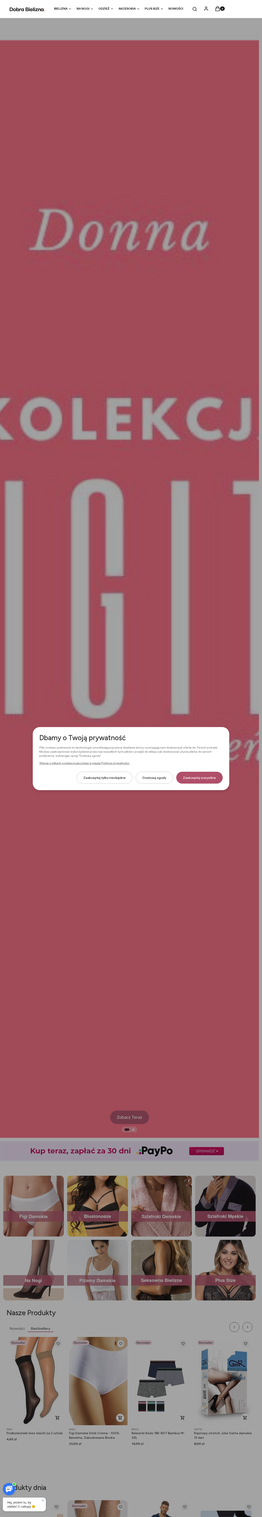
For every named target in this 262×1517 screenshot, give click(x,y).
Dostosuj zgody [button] (154, 777)
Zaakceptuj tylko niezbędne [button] (104, 777)
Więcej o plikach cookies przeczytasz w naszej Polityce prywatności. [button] (84, 763)
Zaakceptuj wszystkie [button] (199, 777)
